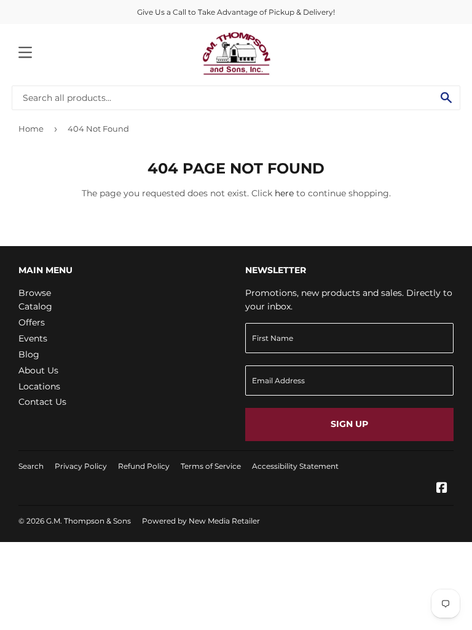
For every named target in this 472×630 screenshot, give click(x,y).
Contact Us (42, 401)
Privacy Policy (81, 466)
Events (32, 338)
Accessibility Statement (295, 466)
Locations (39, 386)
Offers (31, 322)
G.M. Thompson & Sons (88, 520)
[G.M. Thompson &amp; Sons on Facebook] (441, 489)
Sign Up (349, 423)
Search (31, 466)
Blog (28, 354)
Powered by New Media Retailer (201, 520)
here (284, 193)
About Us (38, 370)
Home (31, 129)
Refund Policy (144, 466)
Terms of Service (211, 466)
